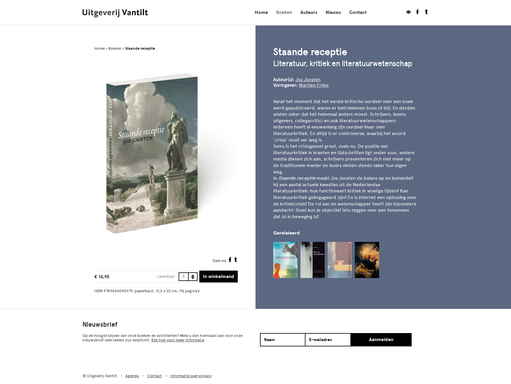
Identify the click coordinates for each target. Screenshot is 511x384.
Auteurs (308, 12)
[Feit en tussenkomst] (312, 260)
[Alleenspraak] (340, 260)
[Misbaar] (367, 260)
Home (261, 12)
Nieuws (333, 12)
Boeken (284, 12)
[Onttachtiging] (285, 260)
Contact (358, 12)
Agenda (132, 376)
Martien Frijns (314, 85)
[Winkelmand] (406, 12)
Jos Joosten (308, 79)
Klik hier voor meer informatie (177, 340)
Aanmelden (381, 340)
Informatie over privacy (190, 376)
